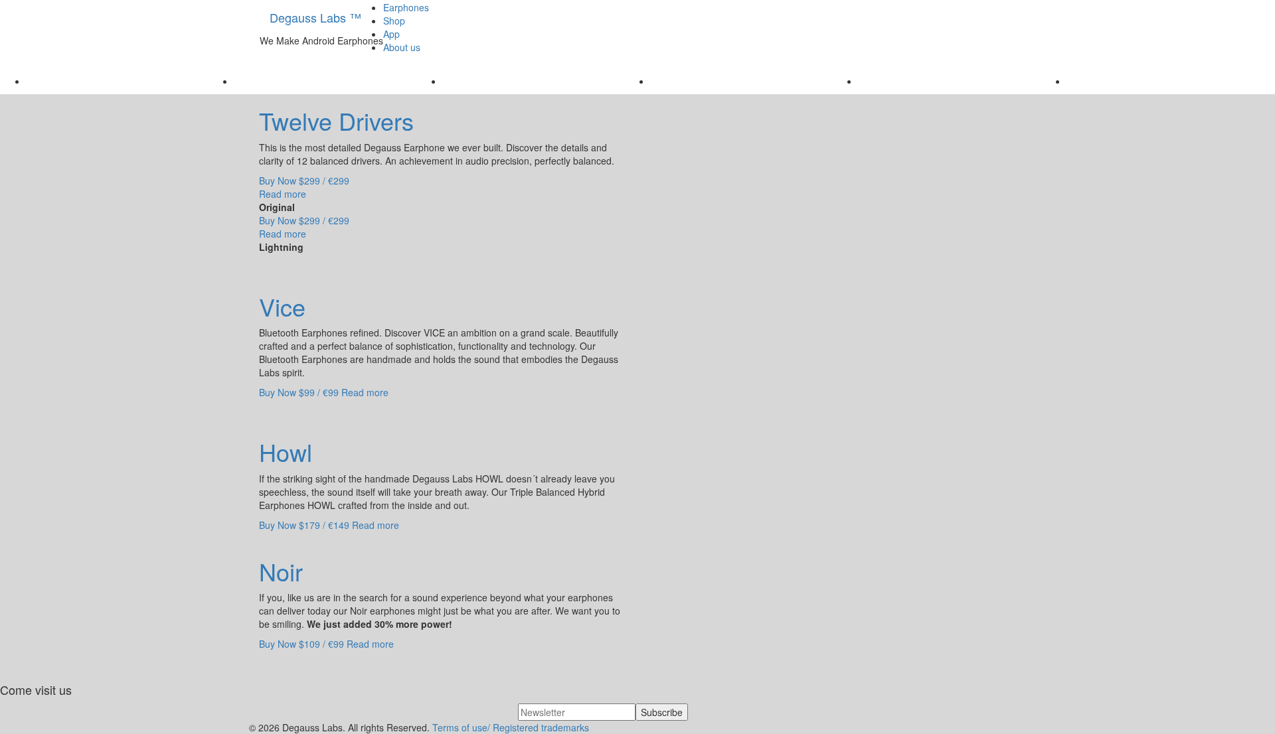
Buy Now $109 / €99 (301, 643)
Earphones (406, 7)
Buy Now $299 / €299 (304, 180)
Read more (282, 193)
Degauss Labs (315, 17)
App (391, 33)
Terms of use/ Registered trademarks (510, 727)
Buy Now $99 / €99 (299, 392)
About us (401, 47)
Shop (394, 20)
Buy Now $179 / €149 (304, 525)
